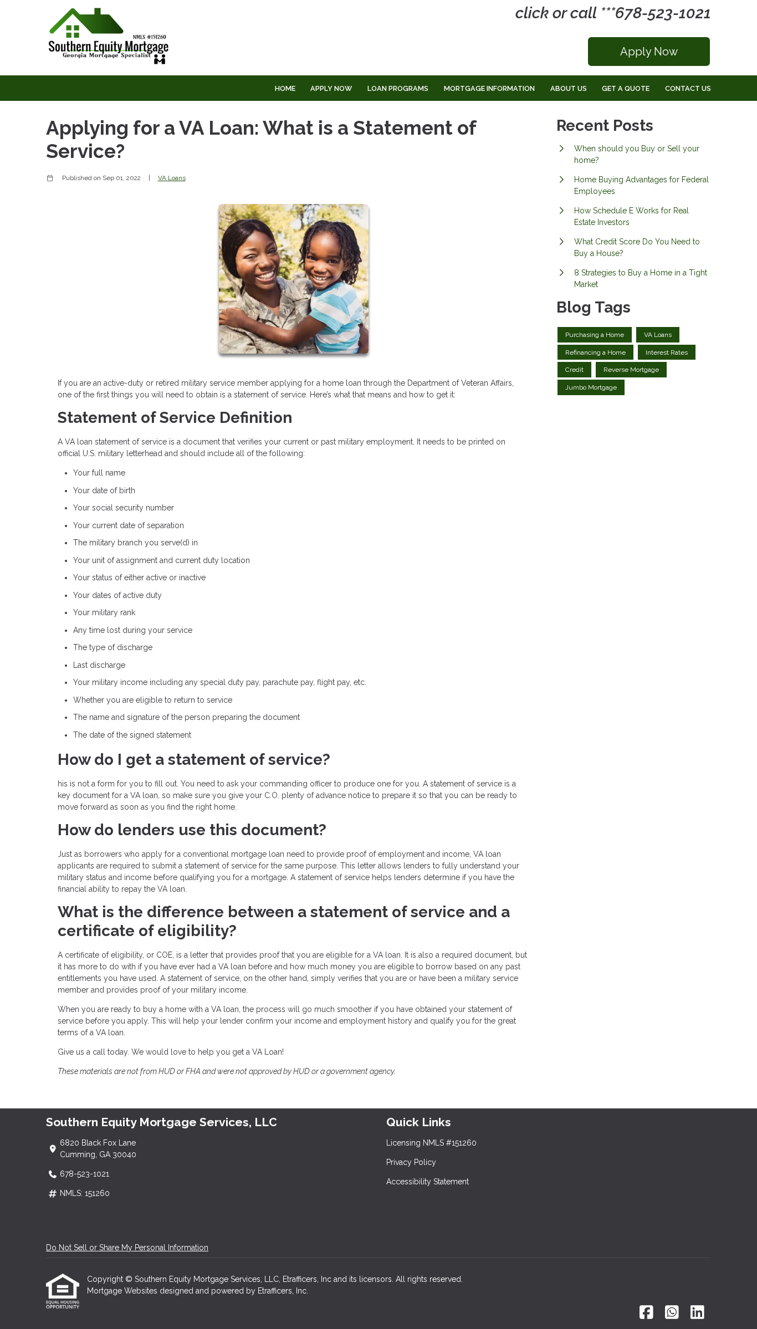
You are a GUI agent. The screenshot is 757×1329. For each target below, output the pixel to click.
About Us (568, 88)
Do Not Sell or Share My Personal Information (127, 1247)
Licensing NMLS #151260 (431, 1142)
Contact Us (688, 88)
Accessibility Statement (427, 1181)
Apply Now (649, 51)
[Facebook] (646, 1313)
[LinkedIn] (697, 1313)
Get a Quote (625, 88)
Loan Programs (397, 88)
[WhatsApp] (672, 1313)
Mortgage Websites (123, 1290)
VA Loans (172, 178)
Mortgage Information (489, 88)
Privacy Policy (411, 1162)
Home (285, 88)
